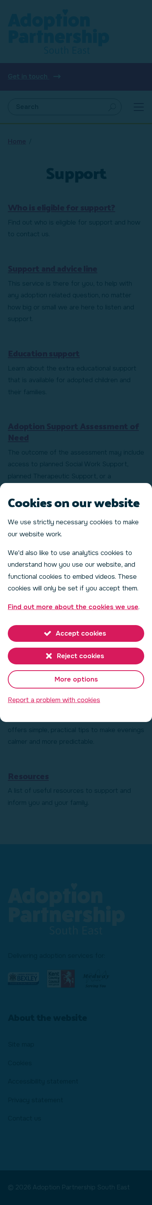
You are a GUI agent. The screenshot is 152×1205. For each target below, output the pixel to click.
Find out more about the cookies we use (73, 607)
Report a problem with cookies (54, 700)
